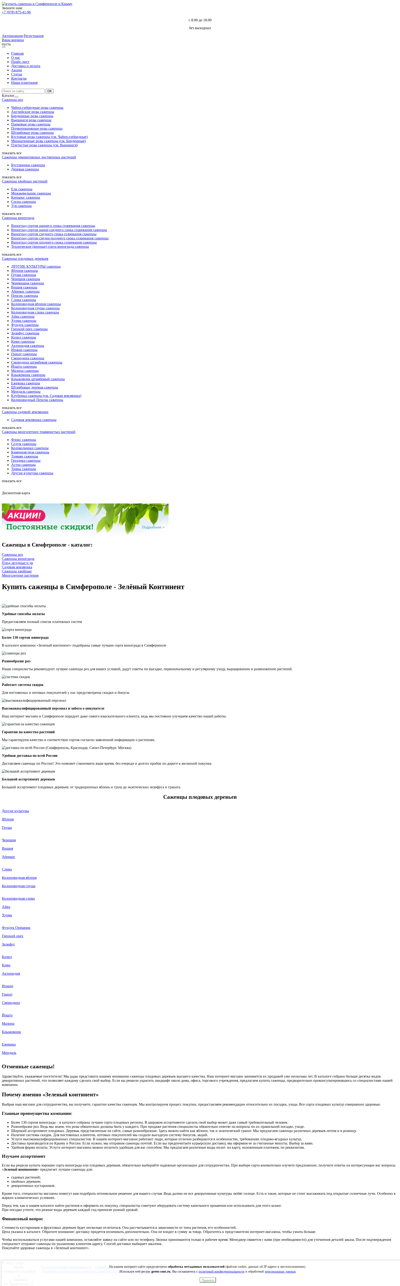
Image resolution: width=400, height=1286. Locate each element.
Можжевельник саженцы (31, 193)
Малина (8, 1023)
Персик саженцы (24, 296)
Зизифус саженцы (25, 333)
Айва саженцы (22, 316)
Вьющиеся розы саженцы (31, 120)
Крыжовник (11, 1032)
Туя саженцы (21, 206)
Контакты (19, 78)
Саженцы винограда (18, 218)
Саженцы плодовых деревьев (25, 259)
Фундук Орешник (16, 928)
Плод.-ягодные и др (17, 563)
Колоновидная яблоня (19, 878)
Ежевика (9, 1044)
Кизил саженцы (23, 337)
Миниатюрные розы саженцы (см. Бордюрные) (48, 141)
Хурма (7, 915)
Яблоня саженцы (24, 271)
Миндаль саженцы (26, 391)
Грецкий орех (12, 936)
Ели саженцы (21, 189)
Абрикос (8, 857)
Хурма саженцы (23, 321)
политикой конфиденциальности (221, 1271)
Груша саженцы (23, 275)
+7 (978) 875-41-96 (16, 12)
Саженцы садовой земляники (25, 412)
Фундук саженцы (25, 325)
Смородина (11, 1003)
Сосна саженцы (23, 202)
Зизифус (8, 944)
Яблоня (8, 819)
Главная (17, 53)
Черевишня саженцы (27, 283)
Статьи (16, 74)
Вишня (7, 848)
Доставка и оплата (25, 66)
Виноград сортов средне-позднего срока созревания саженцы (60, 238)
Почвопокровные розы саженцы (36, 128)
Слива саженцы (23, 300)
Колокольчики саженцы (30, 448)
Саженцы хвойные (17, 571)
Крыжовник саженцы (28, 375)
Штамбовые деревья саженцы (34, 387)
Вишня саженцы (24, 287)
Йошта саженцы (24, 366)
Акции (16, 70)
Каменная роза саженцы (30, 452)
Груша (7, 828)
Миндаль (9, 1053)
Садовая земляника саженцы (33, 420)
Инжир (7, 986)
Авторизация (12, 36)
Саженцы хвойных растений (24, 181)
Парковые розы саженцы (30, 124)
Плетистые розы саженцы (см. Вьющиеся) (44, 145)
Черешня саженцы (25, 279)
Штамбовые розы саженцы (32, 133)
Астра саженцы (23, 465)
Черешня (9, 840)
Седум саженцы (23, 444)
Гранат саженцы (24, 354)
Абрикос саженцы (25, 291)
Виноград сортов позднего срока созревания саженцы (54, 242)
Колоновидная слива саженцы (35, 312)
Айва (6, 907)
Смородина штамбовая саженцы (36, 362)
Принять (207, 1280)
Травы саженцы (23, 469)
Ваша (6, 40)
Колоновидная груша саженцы (35, 308)
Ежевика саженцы (25, 383)
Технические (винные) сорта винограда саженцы (50, 246)
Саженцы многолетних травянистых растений (38, 432)
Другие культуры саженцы (32, 473)
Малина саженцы (25, 371)
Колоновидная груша (18, 886)
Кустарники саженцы (28, 165)
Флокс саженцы (23, 440)
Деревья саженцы (25, 169)
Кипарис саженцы (25, 197)
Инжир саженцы (24, 350)
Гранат (7, 994)
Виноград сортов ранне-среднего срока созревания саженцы (59, 230)
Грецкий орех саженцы (29, 329)
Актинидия (11, 973)
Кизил (7, 957)
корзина (17, 40)
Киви (6, 965)
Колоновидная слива (18, 898)
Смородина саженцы (27, 358)
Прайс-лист (20, 62)
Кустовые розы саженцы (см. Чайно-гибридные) (49, 137)
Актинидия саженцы (27, 346)
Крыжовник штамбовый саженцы (38, 379)
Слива (7, 869)
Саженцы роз (12, 100)
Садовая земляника (17, 567)
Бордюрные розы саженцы (32, 116)
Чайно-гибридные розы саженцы (37, 108)
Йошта (7, 1015)
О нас (15, 58)
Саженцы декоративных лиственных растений (39, 157)
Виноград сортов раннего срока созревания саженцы (53, 226)
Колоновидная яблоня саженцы (36, 304)
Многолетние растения (20, 575)
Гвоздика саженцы (26, 460)
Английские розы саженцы (32, 112)
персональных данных (280, 1271)
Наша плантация (24, 83)
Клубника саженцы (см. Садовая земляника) (46, 396)
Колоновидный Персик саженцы (37, 400)
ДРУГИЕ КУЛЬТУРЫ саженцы (36, 266)
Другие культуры (15, 811)
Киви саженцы (23, 341)
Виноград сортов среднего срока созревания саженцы (54, 234)
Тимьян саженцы (24, 456)
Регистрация (34, 36)
